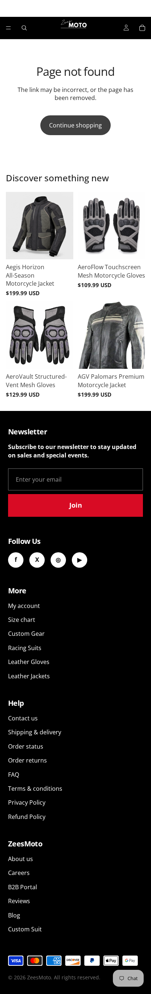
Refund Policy (26, 817)
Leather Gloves (28, 662)
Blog (14, 915)
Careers (19, 873)
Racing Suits (24, 648)
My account (24, 606)
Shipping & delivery (34, 732)
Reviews (19, 901)
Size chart (21, 620)
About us (20, 859)
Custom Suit (25, 929)
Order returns (27, 760)
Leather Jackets (29, 676)
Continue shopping (75, 125)
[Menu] (8, 27)
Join (75, 505)
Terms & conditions (35, 789)
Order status (25, 746)
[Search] (24, 28)
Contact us (23, 718)
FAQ (13, 775)
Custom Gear (26, 634)
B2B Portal (22, 887)
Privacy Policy (26, 802)
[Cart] (142, 28)
